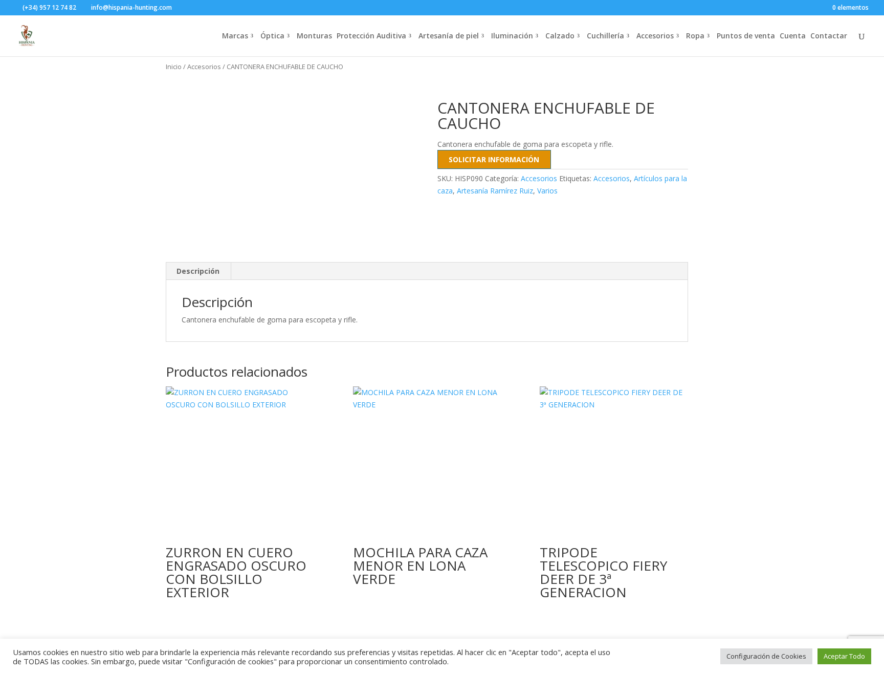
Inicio (174, 66)
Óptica (272, 36)
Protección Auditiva (371, 36)
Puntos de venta (746, 36)
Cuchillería (605, 36)
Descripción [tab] (197, 271)
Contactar (828, 36)
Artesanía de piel (448, 36)
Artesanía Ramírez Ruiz (495, 190)
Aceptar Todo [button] (844, 656)
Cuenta (793, 36)
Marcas (235, 36)
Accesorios (655, 36)
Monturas (314, 36)
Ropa (695, 36)
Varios (547, 190)
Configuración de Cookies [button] (766, 656)
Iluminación (512, 36)
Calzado (559, 36)
